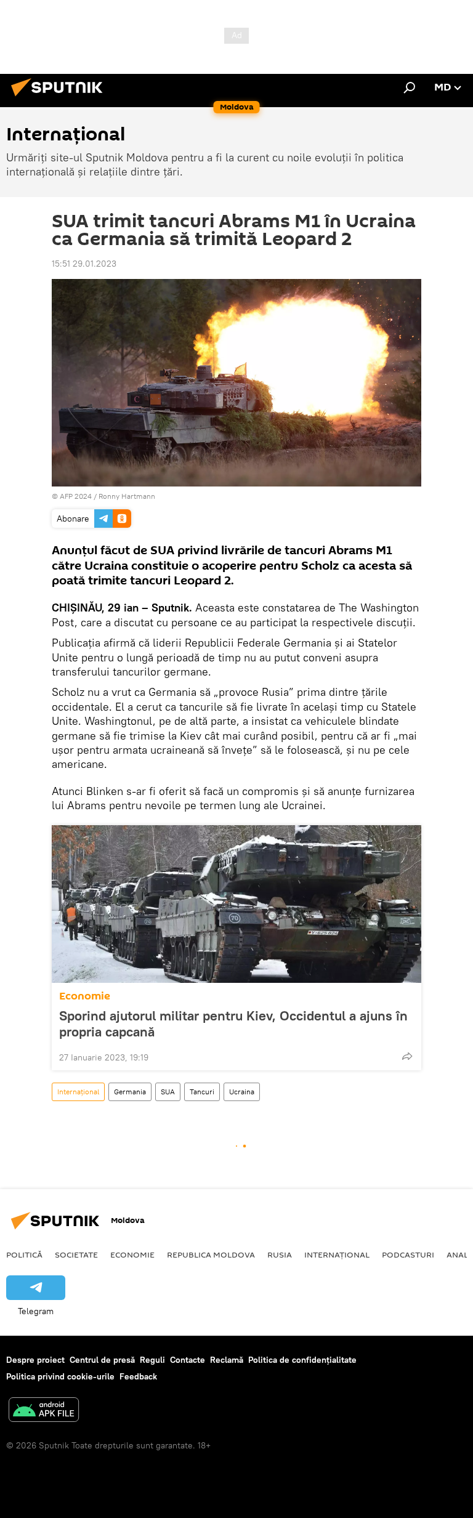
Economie (84, 996)
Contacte (187, 1359)
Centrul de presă (102, 1359)
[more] (407, 1056)
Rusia (279, 1254)
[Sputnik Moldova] (60, 97)
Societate (76, 1254)
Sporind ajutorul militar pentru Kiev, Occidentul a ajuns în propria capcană (233, 1023)
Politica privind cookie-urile (60, 1376)
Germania (130, 1091)
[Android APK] (44, 1411)
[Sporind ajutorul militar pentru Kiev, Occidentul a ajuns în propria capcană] (236, 904)
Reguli (152, 1359)
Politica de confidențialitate (302, 1359)
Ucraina (241, 1091)
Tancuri (202, 1091)
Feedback (138, 1376)
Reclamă (226, 1359)
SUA (168, 1091)
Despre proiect (35, 1359)
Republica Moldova (211, 1254)
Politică (24, 1254)
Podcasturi (408, 1254)
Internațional (78, 1091)
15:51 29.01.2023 (84, 263)
